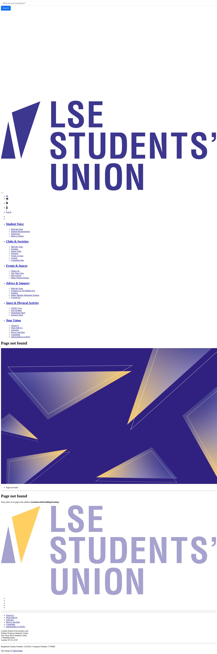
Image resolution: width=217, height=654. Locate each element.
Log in (8, 212)
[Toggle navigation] (2, 192)
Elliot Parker (17, 651)
